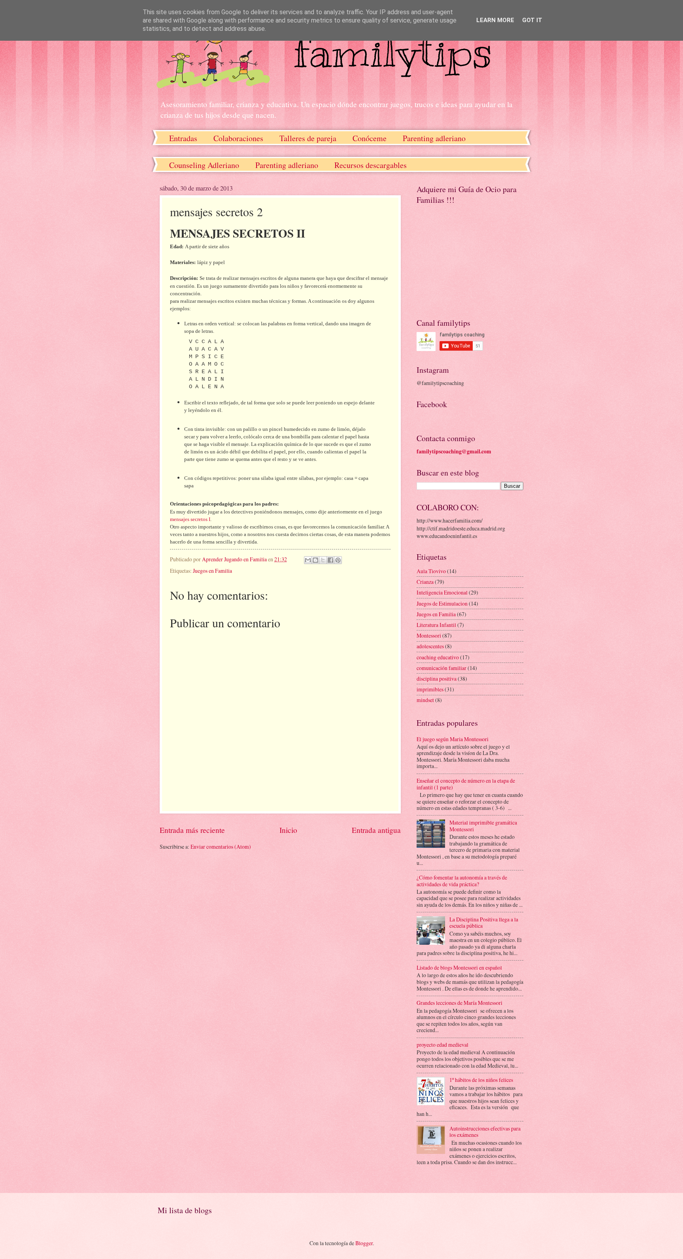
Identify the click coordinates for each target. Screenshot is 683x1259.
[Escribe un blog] (315, 560)
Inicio (288, 830)
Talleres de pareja (307, 138)
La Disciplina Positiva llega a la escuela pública (483, 922)
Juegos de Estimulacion (442, 603)
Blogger (364, 1243)
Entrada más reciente (192, 830)
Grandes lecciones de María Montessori (459, 1002)
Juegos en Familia (212, 570)
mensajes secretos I (190, 519)
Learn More (495, 20)
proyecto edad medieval (442, 1044)
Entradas (183, 138)
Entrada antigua (376, 830)
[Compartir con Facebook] (330, 560)
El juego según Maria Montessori (453, 739)
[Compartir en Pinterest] (338, 560)
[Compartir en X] (323, 560)
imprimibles (430, 689)
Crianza (425, 581)
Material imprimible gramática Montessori (483, 826)
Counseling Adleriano (204, 165)
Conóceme (370, 138)
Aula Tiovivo (431, 571)
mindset (425, 700)
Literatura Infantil (436, 625)
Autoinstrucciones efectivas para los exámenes (485, 1132)
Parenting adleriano (434, 138)
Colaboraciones (238, 138)
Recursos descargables (370, 165)
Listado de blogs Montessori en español (459, 967)
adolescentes (430, 646)
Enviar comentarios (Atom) (221, 846)
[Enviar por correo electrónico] (308, 560)
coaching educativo (438, 657)
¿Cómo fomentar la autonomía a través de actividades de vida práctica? (462, 881)
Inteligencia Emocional (442, 592)
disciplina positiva (437, 678)
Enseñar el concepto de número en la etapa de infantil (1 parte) (466, 784)
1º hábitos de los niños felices (481, 1079)
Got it (532, 20)
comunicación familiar (441, 668)
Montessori (429, 635)
